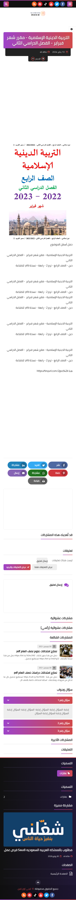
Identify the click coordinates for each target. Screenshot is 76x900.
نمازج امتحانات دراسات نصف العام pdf (35, 672)
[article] (38, 501)
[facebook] (62, 4)
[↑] (38, 882)
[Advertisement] (38, 103)
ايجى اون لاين (24, 889)
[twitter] (56, 4)
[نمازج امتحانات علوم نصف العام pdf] (66, 650)
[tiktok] (45, 4)
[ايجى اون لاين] (38, 13)
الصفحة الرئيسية (59, 874)
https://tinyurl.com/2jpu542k (52, 370)
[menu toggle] (69, 4)
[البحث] (6, 4)
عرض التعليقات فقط (43, 567)
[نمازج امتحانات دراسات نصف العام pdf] (66, 672)
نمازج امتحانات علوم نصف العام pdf (36, 651)
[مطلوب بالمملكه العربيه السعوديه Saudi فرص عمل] (38, 829)
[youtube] (51, 4)
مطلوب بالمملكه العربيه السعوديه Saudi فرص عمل (38, 850)
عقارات (63, 773)
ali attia (66, 856)
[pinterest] (39, 4)
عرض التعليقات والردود (16, 567)
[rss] (34, 4)
